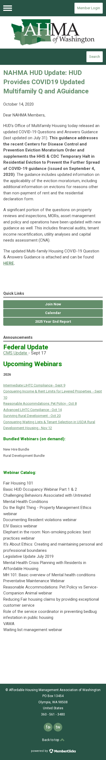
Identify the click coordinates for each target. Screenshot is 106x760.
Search (94, 57)
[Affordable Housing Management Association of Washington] (53, 32)
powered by (40, 751)
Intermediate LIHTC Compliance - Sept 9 (34, 385)
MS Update (17, 353)
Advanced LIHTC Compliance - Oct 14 (32, 410)
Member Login (88, 8)
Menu (7, 8)
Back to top (51, 740)
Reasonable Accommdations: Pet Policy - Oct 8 (40, 403)
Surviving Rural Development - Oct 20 (32, 416)
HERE (8, 263)
